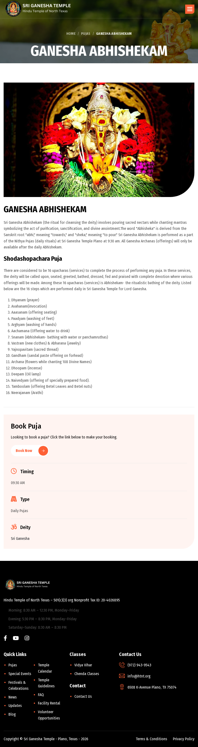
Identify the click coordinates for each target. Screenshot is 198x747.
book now (24, 450)
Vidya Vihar (83, 665)
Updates (15, 705)
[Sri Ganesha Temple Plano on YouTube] (16, 638)
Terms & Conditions (151, 739)
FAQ (41, 694)
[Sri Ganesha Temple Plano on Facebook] (5, 638)
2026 (84, 739)
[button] (189, 9)
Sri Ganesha (20, 538)
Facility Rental (49, 703)
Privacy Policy (183, 739)
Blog (12, 714)
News (12, 697)
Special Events (19, 673)
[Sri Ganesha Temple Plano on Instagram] (27, 638)
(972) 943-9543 (139, 665)
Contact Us (83, 696)
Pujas (86, 34)
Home (71, 34)
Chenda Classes (86, 673)
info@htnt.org (138, 676)
